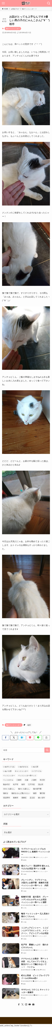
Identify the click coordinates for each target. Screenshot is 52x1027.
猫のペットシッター (13, 28)
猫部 (34, 793)
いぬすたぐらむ (9, 766)
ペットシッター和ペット (27, 775)
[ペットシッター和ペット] (26, 3)
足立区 (32, 797)
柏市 (29, 725)
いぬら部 (34, 766)
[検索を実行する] (47, 750)
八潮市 (33, 780)
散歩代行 (6, 784)
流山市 (40, 784)
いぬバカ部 (7, 771)
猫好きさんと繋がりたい (21, 793)
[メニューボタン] (3, 3)
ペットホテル (8, 780)
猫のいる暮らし (24, 788)
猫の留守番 (37, 788)
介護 (26, 780)
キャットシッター (21, 771)
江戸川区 (31, 784)
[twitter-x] (22, 1004)
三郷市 (19, 780)
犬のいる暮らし (9, 788)
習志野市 (6, 797)
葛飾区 (23, 797)
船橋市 (15, 797)
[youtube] (29, 1004)
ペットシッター (9, 775)
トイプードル (36, 771)
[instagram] (26, 1004)
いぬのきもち (23, 766)
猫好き (5, 793)
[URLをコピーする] (46, 737)
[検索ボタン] (48, 3)
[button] (5, 737)
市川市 (42, 780)
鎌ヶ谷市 (41, 797)
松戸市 (15, 784)
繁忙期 (42, 793)
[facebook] (18, 1004)
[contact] (33, 1004)
